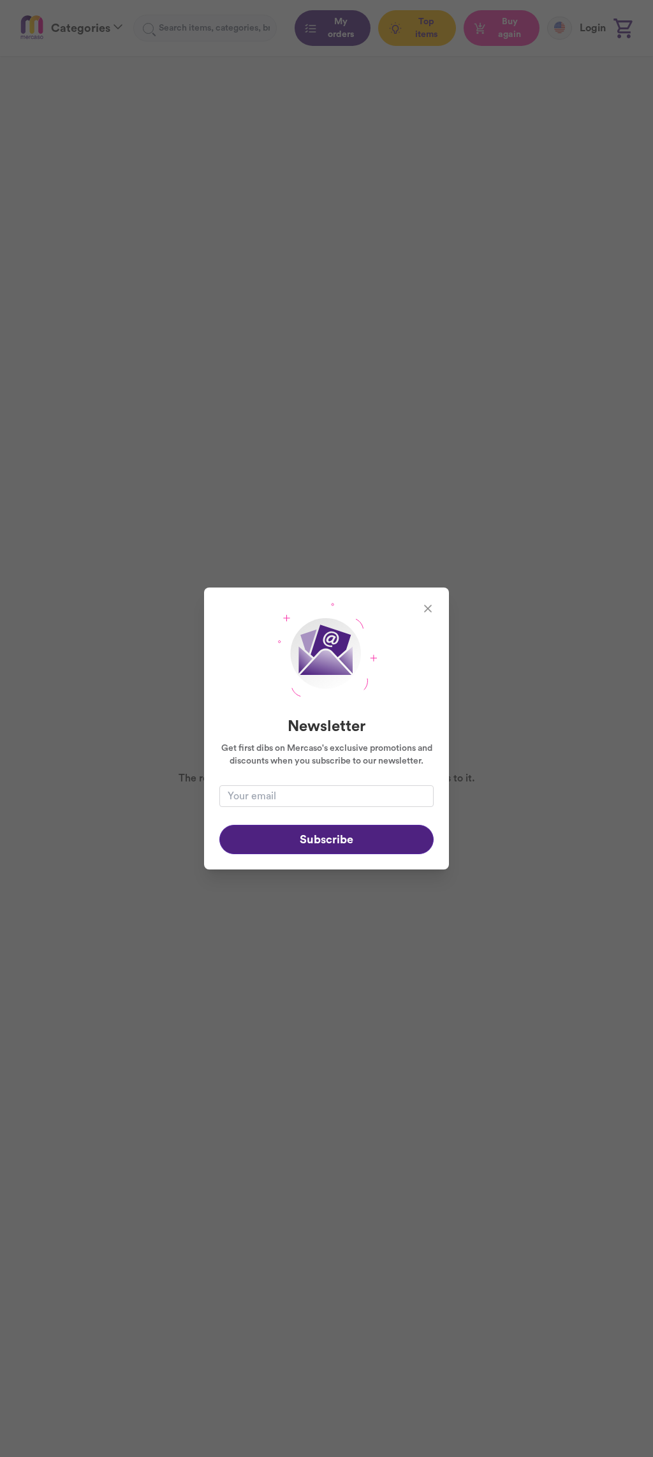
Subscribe (326, 839)
